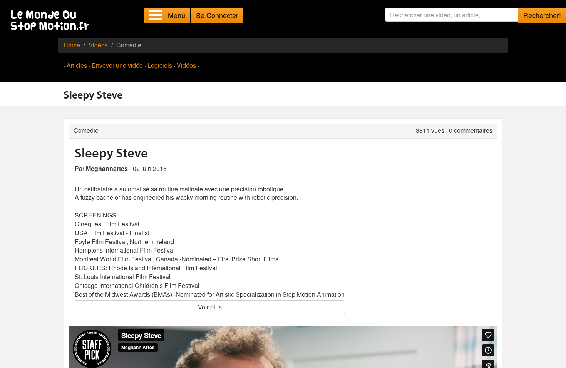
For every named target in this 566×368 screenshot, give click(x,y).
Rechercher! (542, 15)
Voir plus (210, 307)
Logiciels (159, 65)
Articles (77, 65)
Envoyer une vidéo (117, 65)
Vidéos (98, 44)
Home (72, 44)
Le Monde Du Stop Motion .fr (52, 20)
